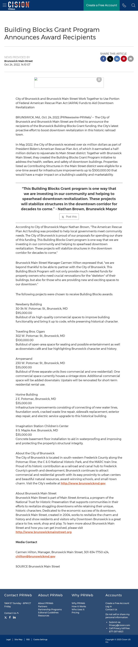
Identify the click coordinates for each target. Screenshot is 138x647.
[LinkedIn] (14, 617)
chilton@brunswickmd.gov (35, 556)
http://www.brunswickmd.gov (83, 483)
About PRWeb (45, 603)
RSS (28, 639)
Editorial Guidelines (48, 612)
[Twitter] (6, 617)
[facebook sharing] (103, 59)
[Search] (133, 5)
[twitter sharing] (110, 59)
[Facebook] (10, 617)
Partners (42, 606)
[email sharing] (131, 59)
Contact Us (10, 613)
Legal (8, 639)
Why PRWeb (78, 603)
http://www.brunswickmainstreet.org (44, 532)
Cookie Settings (40, 639)
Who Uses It (78, 609)
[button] (69, 79)
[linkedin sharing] (117, 59)
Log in (108, 606)
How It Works (79, 606)
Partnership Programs (50, 609)
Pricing (75, 612)
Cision (124, 639)
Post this (71, 216)
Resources (43, 615)
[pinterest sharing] (124, 59)
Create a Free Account (101, 5)
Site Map (18, 639)
